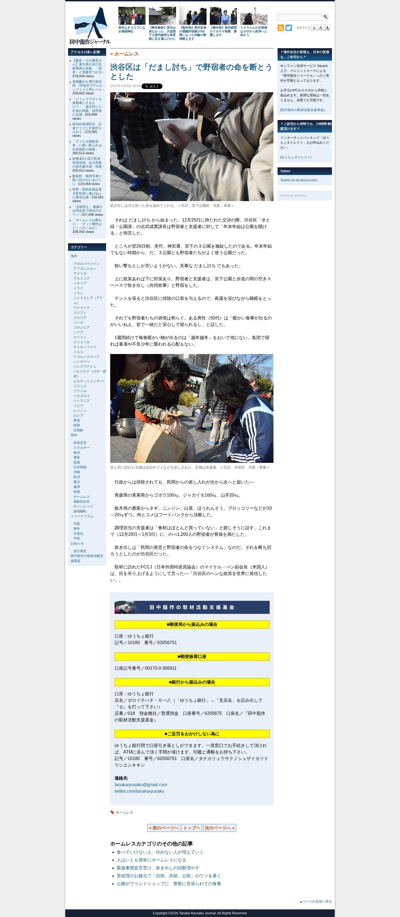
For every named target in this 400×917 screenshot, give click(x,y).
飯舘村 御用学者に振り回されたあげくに (87, 180)
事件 (76, 529)
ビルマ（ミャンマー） (89, 381)
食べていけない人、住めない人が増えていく (160, 852)
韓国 (76, 425)
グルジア (80, 317)
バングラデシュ (84, 366)
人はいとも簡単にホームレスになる (151, 860)
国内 (74, 435)
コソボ (78, 322)
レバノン (80, 411)
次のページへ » (220, 828)
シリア (78, 332)
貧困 (76, 462)
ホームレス (126, 54)
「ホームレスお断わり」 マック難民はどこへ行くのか (87, 224)
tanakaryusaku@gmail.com (141, 784)
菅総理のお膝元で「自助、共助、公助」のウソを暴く (169, 875)
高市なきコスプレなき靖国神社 (131, 29)
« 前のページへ (164, 828)
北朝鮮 (78, 430)
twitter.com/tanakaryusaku (139, 791)
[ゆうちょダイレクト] (295, 157)
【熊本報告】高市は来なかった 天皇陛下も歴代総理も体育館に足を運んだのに (162, 33)
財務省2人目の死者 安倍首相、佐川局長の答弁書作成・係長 (88, 162)
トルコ (78, 352)
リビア (78, 406)
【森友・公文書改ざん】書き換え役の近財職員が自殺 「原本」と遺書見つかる (87, 66)
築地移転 (80, 511)
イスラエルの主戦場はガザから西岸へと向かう (253, 31)
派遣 (76, 492)
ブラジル (80, 391)
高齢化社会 (81, 501)
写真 (76, 524)
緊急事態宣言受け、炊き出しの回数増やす (158, 868)
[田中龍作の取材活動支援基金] (302, 110)
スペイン (80, 337)
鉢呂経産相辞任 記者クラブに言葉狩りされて (87, 128)
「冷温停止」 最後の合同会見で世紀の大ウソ (87, 211)
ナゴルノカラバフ (86, 357)
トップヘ (192, 828)
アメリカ (80, 273)
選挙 (76, 457)
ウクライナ (81, 308)
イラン (78, 293)
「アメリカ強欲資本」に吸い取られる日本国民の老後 (87, 145)
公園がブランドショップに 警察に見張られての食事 (169, 883)
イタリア (80, 283)
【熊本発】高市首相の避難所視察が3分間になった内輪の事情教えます (192, 33)
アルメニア (81, 278)
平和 (76, 538)
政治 (76, 452)
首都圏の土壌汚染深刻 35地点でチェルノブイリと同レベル (87, 85)
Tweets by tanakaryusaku (299, 180)
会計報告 (80, 551)
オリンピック (83, 506)
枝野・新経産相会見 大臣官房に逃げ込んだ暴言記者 (88, 193)
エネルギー (81, 448)
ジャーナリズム (82, 516)
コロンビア (81, 327)
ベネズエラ (81, 396)
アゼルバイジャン (86, 264)
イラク (78, 288)
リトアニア (81, 401)
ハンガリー (81, 362)
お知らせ (77, 543)
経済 (76, 477)
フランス (80, 386)
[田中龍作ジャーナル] (90, 43)
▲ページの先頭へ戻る (315, 901)
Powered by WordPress (293, 195)
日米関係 (80, 467)
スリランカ (81, 342)
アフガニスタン (84, 268)
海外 (74, 256)
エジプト (80, 313)
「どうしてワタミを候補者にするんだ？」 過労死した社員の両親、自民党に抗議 (87, 107)
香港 (76, 420)
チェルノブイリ (84, 347)
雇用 (76, 487)
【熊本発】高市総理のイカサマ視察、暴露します (223, 31)
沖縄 (76, 472)
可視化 (78, 534)
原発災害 (80, 443)
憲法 (76, 482)
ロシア (78, 415)
